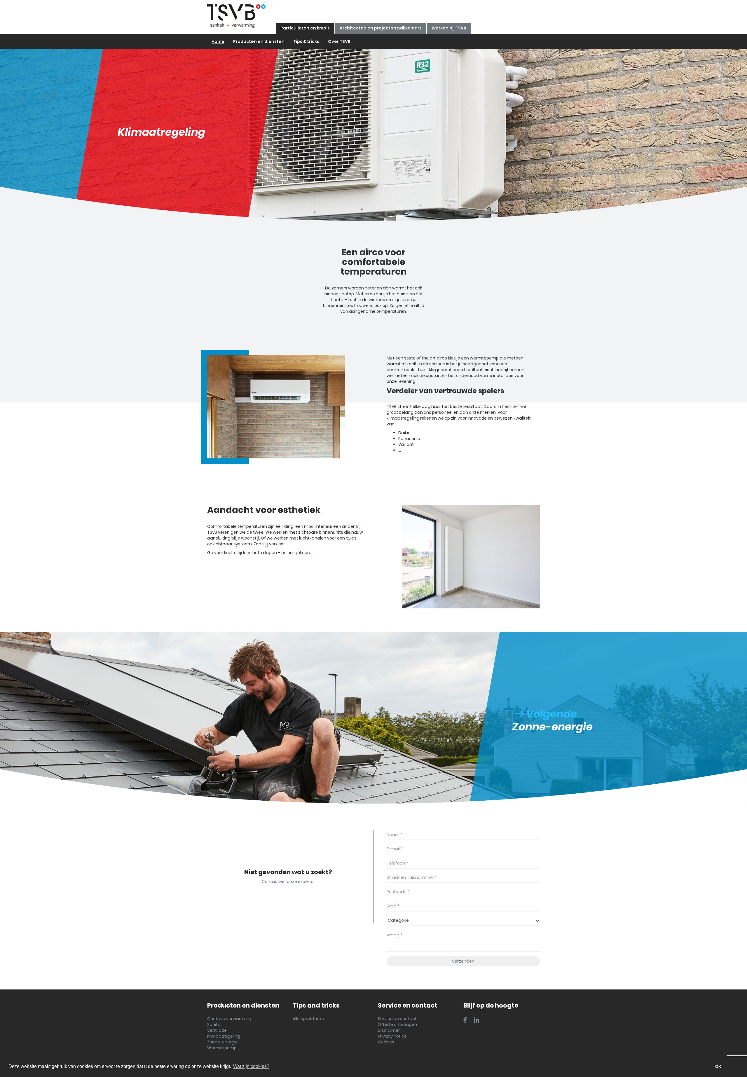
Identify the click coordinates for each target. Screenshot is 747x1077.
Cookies (386, 1042)
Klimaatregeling (223, 1036)
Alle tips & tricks (308, 1019)
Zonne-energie (222, 1042)
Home (218, 41)
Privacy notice (392, 1036)
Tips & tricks (306, 41)
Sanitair (215, 1024)
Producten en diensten (259, 41)
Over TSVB (339, 41)
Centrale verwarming (229, 1019)
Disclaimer (389, 1030)
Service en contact (397, 1019)
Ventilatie (217, 1030)
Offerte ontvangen (397, 1024)
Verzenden (463, 961)
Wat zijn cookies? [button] (251, 1066)
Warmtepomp (222, 1048)
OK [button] (718, 1066)
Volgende (550, 713)
